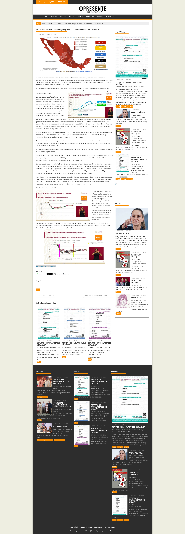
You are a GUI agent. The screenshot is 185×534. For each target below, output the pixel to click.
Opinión (54, 17)
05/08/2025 (57, 424)
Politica (45, 17)
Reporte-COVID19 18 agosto (46, 266)
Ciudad (80, 17)
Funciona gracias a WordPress (80, 531)
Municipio (123, 106)
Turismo (62, 440)
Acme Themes (110, 531)
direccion (49, 340)
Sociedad (63, 17)
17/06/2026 (57, 377)
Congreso (90, 17)
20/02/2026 (57, 400)
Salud (38, 289)
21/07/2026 (41, 340)
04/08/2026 (120, 80)
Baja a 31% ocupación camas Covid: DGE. (97, 296)
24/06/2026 (92, 340)
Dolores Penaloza (51, 34)
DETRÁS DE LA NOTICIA (46, 296)
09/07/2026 (66, 340)
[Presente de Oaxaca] (38, 16)
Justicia (100, 17)
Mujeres (72, 17)
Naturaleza (110, 17)
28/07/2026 (135, 155)
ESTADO (39, 440)
